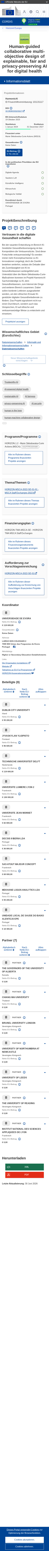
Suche (37, 12)
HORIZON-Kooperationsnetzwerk (20, 673)
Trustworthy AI (11, 382)
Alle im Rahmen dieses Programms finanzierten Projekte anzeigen (19, 457)
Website (9, 666)
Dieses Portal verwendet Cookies (23, 1530)
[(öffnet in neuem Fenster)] (11, 10)
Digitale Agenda (12, 172)
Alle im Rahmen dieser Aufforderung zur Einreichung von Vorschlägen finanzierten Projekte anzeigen (24, 587)
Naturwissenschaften (12, 342)
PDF (26, 1175)
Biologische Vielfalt (13, 194)
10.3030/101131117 (13, 111)
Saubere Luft (11, 178)
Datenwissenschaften (13, 349)
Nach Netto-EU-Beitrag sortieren (24, 693)
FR (22, 228)
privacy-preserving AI (14, 403)
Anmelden (24, 12)
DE (4, 228)
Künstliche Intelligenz (14, 183)
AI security (37, 403)
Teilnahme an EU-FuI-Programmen (21, 670)
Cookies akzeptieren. (24, 1540)
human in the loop (13, 410)
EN (10, 228)
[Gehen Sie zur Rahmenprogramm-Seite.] (24, 39)
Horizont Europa (14, 28)
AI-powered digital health (16, 389)
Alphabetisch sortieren (9, 690)
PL (34, 228)
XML (26, 1167)
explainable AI (11, 396)
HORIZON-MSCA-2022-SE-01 (20, 573)
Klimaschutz (10, 189)
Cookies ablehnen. (24, 1546)
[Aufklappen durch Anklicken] (45, 705)
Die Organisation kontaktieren (18, 663)
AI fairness (30, 396)
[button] (31, 12)
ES (16, 228)
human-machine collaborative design (22, 418)
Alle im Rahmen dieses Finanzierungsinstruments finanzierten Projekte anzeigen (23, 544)
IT (28, 228)
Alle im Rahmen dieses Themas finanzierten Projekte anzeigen (23, 502)
